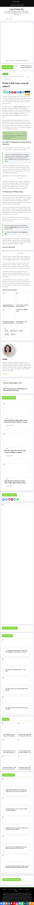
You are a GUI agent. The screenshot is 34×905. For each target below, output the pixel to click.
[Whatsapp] (4, 92)
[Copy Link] (26, 94)
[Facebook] (18, 92)
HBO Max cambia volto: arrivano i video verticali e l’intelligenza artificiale (15, 451)
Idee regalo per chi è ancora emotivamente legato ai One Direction (17, 689)
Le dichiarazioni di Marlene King (10, 136)
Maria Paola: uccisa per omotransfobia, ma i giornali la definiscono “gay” (15, 389)
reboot (14, 76)
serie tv (21, 76)
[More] (28, 94)
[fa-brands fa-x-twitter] (13, 5)
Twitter (9, 889)
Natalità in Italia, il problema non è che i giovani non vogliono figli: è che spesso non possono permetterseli (16, 790)
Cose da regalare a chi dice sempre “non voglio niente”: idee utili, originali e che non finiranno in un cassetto (17, 651)
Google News (26, 889)
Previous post (6, 380)
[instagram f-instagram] (15, 5)
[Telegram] (7, 92)
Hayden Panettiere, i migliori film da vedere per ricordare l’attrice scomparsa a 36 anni (15, 421)
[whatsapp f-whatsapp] (22, 5)
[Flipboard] (12, 92)
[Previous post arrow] (30, 382)
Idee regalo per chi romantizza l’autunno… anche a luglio (16, 670)
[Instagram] (9, 499)
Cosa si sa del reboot (8, 138)
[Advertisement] (17, 42)
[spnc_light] (10, 18)
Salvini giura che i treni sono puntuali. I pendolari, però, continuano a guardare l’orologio (17, 828)
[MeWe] (20, 92)
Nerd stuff (5, 73)
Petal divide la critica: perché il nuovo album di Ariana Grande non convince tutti (24, 768)
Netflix (16, 113)
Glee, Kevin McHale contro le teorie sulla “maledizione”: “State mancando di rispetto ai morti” (24, 752)
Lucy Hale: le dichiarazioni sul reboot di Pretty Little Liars (14, 135)
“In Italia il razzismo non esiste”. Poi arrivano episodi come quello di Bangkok (16, 809)
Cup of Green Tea (17, 9)
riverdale (18, 76)
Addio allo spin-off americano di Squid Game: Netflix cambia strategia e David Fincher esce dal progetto (14, 482)
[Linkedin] (10, 92)
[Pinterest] (15, 92)
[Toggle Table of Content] (23, 133)
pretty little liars (10, 76)
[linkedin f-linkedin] (21, 5)
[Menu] (3, 18)
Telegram (20, 889)
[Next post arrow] (30, 389)
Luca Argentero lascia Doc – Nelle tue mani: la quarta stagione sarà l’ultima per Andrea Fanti (9, 768)
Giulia (27, 76)
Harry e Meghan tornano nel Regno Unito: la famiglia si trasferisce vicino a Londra (9, 735)
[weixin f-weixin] (19, 5)
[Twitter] (23, 92)
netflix (5, 76)
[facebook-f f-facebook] (11, 5)
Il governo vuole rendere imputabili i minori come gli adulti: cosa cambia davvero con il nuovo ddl (16, 847)
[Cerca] (7, 19)
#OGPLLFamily (13, 227)
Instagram (15, 889)
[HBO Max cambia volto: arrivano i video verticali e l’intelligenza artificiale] (17, 440)
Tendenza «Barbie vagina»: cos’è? (12, 383)
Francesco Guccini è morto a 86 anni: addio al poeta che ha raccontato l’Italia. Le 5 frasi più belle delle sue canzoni (9, 752)
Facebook (4, 889)
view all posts (5, 373)
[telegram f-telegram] (17, 5)
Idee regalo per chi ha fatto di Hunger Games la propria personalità (17, 708)
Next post (5, 386)
